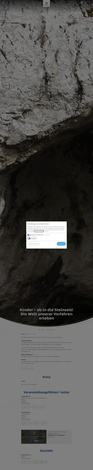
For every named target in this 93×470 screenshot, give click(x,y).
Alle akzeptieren (61, 244)
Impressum (46, 231)
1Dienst (33, 236)
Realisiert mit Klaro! (62, 246)
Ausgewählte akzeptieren (33, 244)
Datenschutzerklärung (39, 231)
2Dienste (33, 239)
